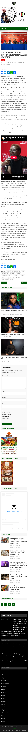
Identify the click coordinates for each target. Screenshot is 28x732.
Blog (3, 672)
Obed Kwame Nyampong (18, 62)
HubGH (15, 275)
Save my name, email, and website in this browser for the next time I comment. (6, 416)
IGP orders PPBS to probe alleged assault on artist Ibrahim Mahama (17, 552)
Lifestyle (4, 704)
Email (4, 397)
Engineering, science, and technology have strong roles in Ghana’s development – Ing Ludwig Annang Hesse (18, 564)
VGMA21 (12, 279)
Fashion (4, 686)
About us (18, 730)
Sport (3, 718)
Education (4, 680)
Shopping (4, 715)
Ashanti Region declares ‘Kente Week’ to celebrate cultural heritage (17, 587)
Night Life (4, 710)
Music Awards (16, 277)
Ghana (18, 273)
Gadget (4, 692)
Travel (3, 721)
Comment (5, 375)
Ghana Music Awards (6, 275)
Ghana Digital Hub (6, 730)
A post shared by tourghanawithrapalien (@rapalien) (15, 528)
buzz (23, 271)
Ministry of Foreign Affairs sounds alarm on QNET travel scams (18, 576)
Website (4, 403)
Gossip (4, 695)
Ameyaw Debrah (16, 271)
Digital (3, 677)
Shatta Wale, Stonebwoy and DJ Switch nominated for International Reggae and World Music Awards (5, 282)
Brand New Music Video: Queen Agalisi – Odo (12, 334)
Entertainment (5, 683)
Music (9, 277)
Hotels (3, 698)
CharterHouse (5, 273)
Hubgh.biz (22, 275)
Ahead (8, 271)
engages (12, 273)
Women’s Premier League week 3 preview (24, 282)
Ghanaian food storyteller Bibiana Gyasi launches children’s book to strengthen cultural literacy (18, 540)
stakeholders (5, 279)
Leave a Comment (6, 64)
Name (4, 391)
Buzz (2, 60)
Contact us (24, 730)
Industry (3, 277)
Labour (4, 701)
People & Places (6, 713)
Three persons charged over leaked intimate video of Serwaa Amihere (14, 358)
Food (3, 689)
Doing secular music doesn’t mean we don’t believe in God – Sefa (14, 311)
